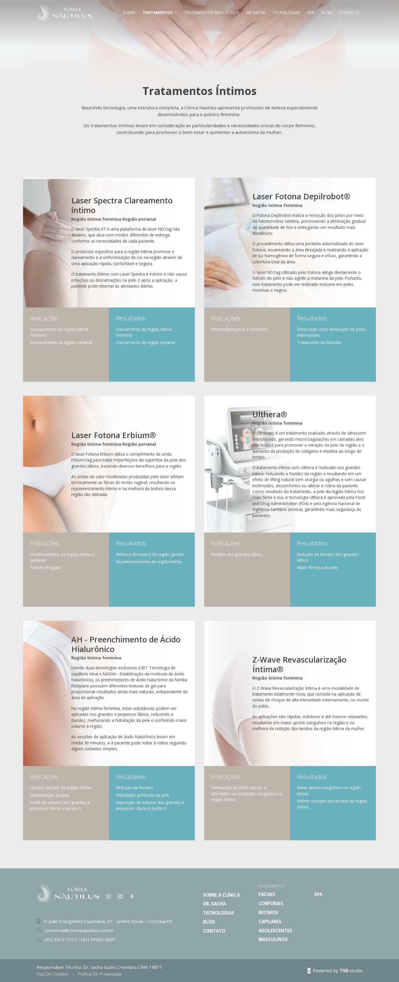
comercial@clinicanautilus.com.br (79, 930)
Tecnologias (286, 12)
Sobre (129, 12)
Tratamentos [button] (158, 12)
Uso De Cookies (53, 974)
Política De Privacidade (100, 974)
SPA (310, 12)
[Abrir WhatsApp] (384, 967)
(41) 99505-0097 (98, 939)
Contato (349, 12)
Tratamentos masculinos (211, 12)
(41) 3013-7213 (61, 939)
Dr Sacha (256, 12)
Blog (326, 12)
